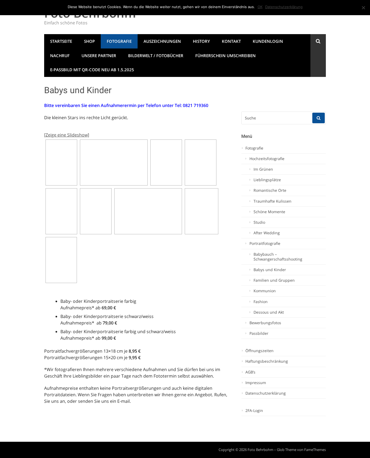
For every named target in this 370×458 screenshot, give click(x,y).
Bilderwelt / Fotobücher (155, 55)
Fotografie (119, 41)
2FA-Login (254, 410)
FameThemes (315, 449)
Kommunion (265, 290)
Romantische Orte (270, 190)
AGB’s (250, 372)
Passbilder (258, 333)
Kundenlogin (268, 41)
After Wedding (267, 232)
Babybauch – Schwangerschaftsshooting (278, 257)
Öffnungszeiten (259, 350)
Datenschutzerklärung (265, 393)
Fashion (261, 301)
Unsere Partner (99, 55)
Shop (89, 41)
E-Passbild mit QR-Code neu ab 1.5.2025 (92, 69)
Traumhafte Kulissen (272, 201)
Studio (259, 222)
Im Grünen (263, 169)
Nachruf (60, 55)
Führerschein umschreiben (225, 55)
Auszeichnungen (162, 41)
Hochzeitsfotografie (266, 158)
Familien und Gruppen (274, 280)
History (201, 41)
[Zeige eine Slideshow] (66, 135)
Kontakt (231, 41)
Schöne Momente (269, 211)
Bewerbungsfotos (265, 322)
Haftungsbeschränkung (266, 361)
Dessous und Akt (269, 312)
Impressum (255, 382)
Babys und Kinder (270, 269)
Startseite (61, 41)
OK (260, 7)
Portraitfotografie (264, 243)
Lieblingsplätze (267, 179)
